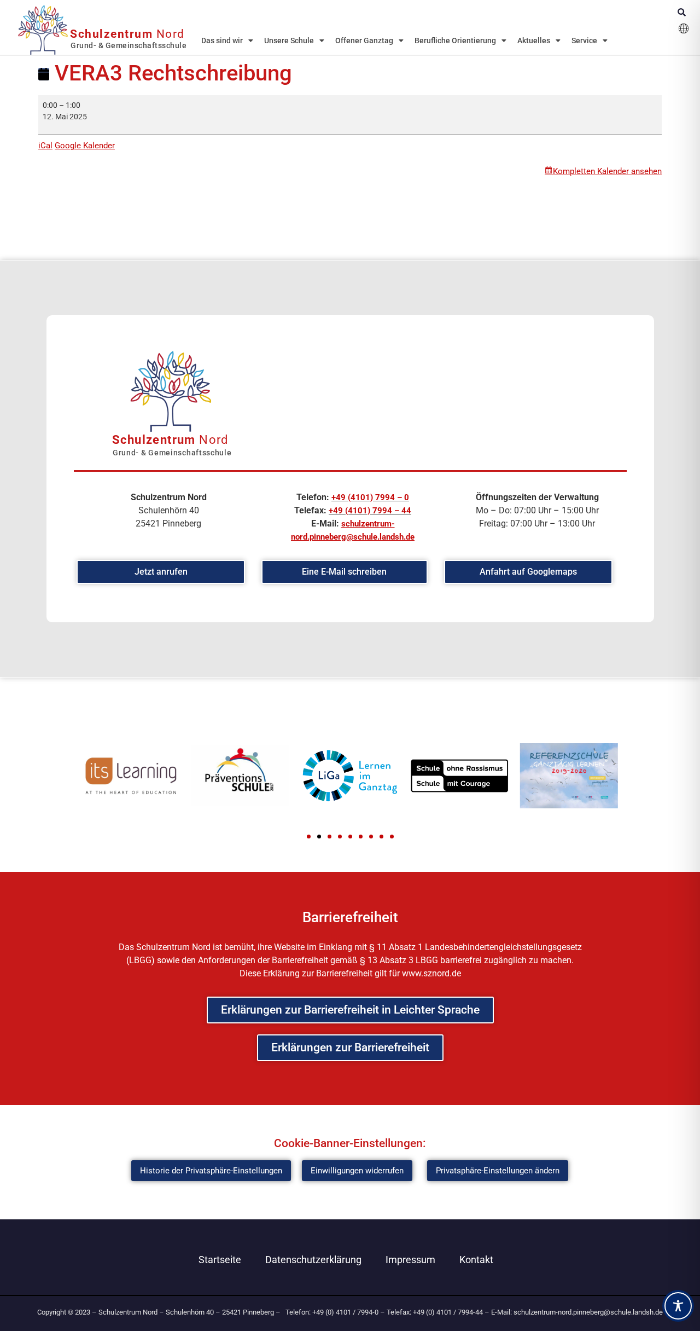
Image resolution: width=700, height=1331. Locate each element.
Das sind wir (222, 40)
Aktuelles (533, 40)
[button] (309, 836)
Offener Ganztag (364, 40)
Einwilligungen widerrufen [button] (357, 1171)
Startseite (220, 1259)
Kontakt (476, 1259)
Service (584, 40)
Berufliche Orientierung (455, 40)
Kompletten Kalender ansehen (607, 171)
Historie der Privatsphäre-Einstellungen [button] (211, 1171)
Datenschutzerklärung (313, 1259)
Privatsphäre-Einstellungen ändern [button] (497, 1171)
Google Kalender (85, 146)
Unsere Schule (289, 40)
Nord (127, 33)
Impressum (410, 1259)
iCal (45, 146)
